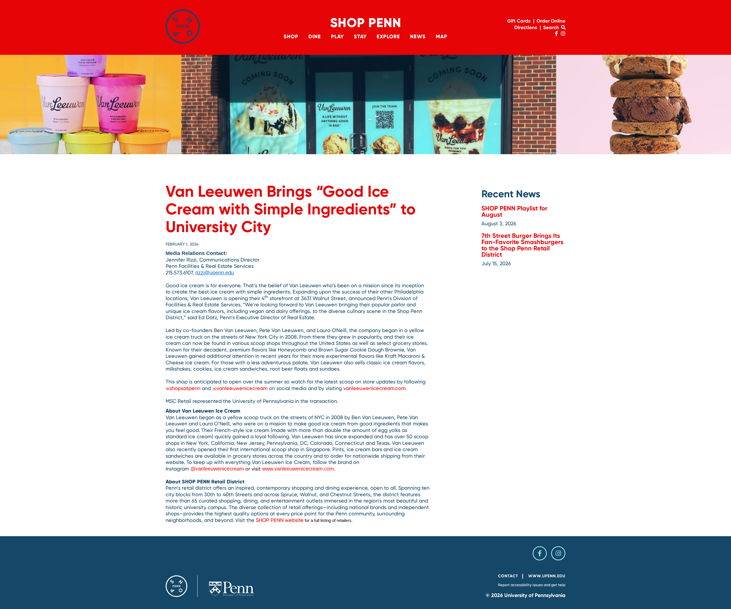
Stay (360, 36)
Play (337, 36)
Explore (388, 36)
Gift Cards (519, 21)
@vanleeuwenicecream (240, 388)
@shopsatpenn (183, 388)
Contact (508, 576)
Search (551, 27)
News (418, 36)
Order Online (551, 21)
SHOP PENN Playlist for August (514, 211)
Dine (314, 36)
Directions (525, 27)
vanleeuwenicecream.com (374, 388)
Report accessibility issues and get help (531, 585)
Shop (291, 36)
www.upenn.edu (546, 576)
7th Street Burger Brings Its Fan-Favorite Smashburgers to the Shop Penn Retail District (522, 245)
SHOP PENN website (280, 520)
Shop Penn (365, 23)
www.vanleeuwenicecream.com (298, 469)
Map (441, 36)
